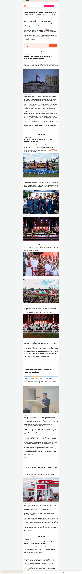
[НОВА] (49, 6)
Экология (25, 457)
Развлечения (29, 359)
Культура (25, 359)
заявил (39, 35)
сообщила (39, 121)
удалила (28, 518)
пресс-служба (27, 215)
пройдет (48, 347)
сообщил (47, 28)
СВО (24, 130)
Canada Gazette (39, 552)
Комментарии (41, 51)
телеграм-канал (27, 242)
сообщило (51, 65)
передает (33, 475)
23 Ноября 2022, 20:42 (27, 10)
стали (33, 519)
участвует (53, 148)
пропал (38, 526)
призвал (54, 451)
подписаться (53, 45)
